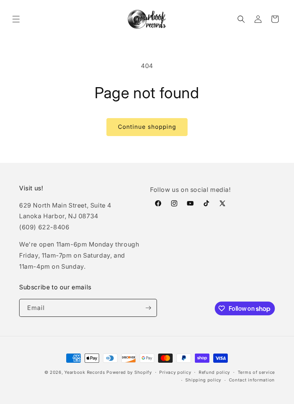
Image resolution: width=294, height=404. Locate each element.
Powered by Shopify (129, 372)
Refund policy (214, 372)
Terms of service (256, 372)
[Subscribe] (148, 308)
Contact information (252, 380)
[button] (16, 19)
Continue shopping (147, 126)
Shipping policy (203, 380)
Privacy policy (175, 372)
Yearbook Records (84, 372)
